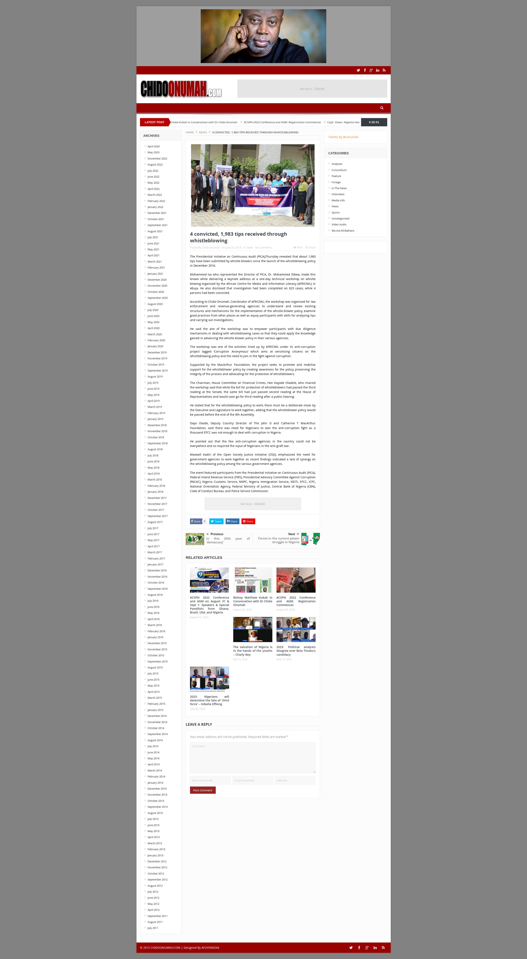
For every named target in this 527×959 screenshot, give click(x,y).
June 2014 (153, 752)
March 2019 (155, 407)
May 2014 (153, 758)
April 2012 (154, 910)
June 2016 (153, 607)
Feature (336, 176)
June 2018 (153, 461)
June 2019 (153, 388)
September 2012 (158, 879)
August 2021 (155, 231)
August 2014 (155, 740)
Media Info (338, 200)
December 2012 (157, 861)
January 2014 (155, 782)
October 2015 (156, 655)
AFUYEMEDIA (210, 948)
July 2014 (153, 746)
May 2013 (153, 831)
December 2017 (157, 498)
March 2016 (155, 625)
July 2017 (153, 528)
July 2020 (153, 310)
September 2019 (158, 370)
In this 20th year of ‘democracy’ (228, 540)
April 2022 (154, 189)
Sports (336, 212)
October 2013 (156, 801)
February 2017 (156, 558)
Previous (217, 534)
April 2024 (154, 146)
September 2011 (158, 916)
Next (291, 534)
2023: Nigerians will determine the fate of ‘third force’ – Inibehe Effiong (209, 700)
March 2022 (155, 195)
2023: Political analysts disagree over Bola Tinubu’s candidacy (296, 650)
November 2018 (157, 431)
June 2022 (153, 176)
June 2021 (153, 243)
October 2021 (156, 219)
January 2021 (155, 274)
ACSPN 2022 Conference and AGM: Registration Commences (247, 122)
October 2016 (156, 582)
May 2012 (153, 904)
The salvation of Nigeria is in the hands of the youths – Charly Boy (252, 650)
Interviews (338, 194)
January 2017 (155, 564)
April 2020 (154, 328)
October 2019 (156, 364)
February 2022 (156, 201)
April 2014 (154, 764)
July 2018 (153, 455)
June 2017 (153, 534)
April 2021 (154, 255)
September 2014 (158, 734)
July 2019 (153, 383)
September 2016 (158, 589)
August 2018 (155, 449)
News (250, 247)
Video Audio (339, 224)
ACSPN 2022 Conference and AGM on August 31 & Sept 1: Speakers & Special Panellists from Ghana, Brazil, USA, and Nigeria (209, 605)
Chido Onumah (211, 247)
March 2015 (155, 698)
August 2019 (155, 376)
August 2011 (155, 922)
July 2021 (153, 237)
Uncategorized (340, 218)
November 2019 (157, 358)
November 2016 (157, 576)
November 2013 (157, 794)
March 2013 (155, 843)
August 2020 (155, 304)
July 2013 (153, 819)
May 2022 (153, 182)
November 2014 (157, 722)
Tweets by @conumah (343, 137)
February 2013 (156, 849)
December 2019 (157, 352)
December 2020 (157, 279)
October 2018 (156, 437)
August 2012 (155, 885)
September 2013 (158, 807)
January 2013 (155, 855)
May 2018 (153, 467)
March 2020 (155, 334)
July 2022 (153, 170)
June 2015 (153, 679)
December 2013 (157, 788)
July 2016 (153, 601)
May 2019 (153, 395)
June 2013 (153, 825)
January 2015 (155, 710)
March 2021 (155, 261)
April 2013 (154, 837)
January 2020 (155, 346)
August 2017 (155, 522)
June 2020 (153, 316)
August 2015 (155, 667)
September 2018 (158, 443)
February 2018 (156, 486)
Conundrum (339, 170)
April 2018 (154, 473)
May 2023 (153, 152)
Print (299, 247)
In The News (339, 188)
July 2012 (153, 891)
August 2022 (155, 164)
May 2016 (153, 613)
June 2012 (153, 897)
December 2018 (157, 425)
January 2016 (155, 637)
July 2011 (153, 928)
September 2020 (158, 298)
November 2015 (157, 649)
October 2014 (156, 728)
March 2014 (155, 770)
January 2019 (155, 419)
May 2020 (153, 322)
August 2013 (155, 813)
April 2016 (154, 619)
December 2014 (157, 716)
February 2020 (156, 340)
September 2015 (158, 661)
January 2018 (155, 492)
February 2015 (156, 704)
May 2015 (153, 685)
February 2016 (156, 631)
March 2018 (155, 479)
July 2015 (153, 673)
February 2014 (156, 776)
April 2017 (154, 546)
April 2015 (154, 692)
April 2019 (154, 401)
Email (312, 247)
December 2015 (157, 643)
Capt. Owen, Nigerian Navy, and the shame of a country (327, 122)
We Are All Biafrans (343, 230)
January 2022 (155, 207)
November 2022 (157, 158)
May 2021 (153, 249)
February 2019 (156, 413)
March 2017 (155, 552)
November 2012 (157, 867)
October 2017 (156, 510)
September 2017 (158, 516)
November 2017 (157, 504)
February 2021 (156, 267)
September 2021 (158, 225)
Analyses (337, 164)
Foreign (336, 182)
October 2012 (156, 873)
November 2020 (157, 285)
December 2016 (157, 570)
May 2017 (153, 540)
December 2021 (157, 213)
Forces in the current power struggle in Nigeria (278, 540)
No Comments (263, 247)
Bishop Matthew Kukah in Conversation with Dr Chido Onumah (252, 601)
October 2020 (156, 292)
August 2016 (155, 595)
